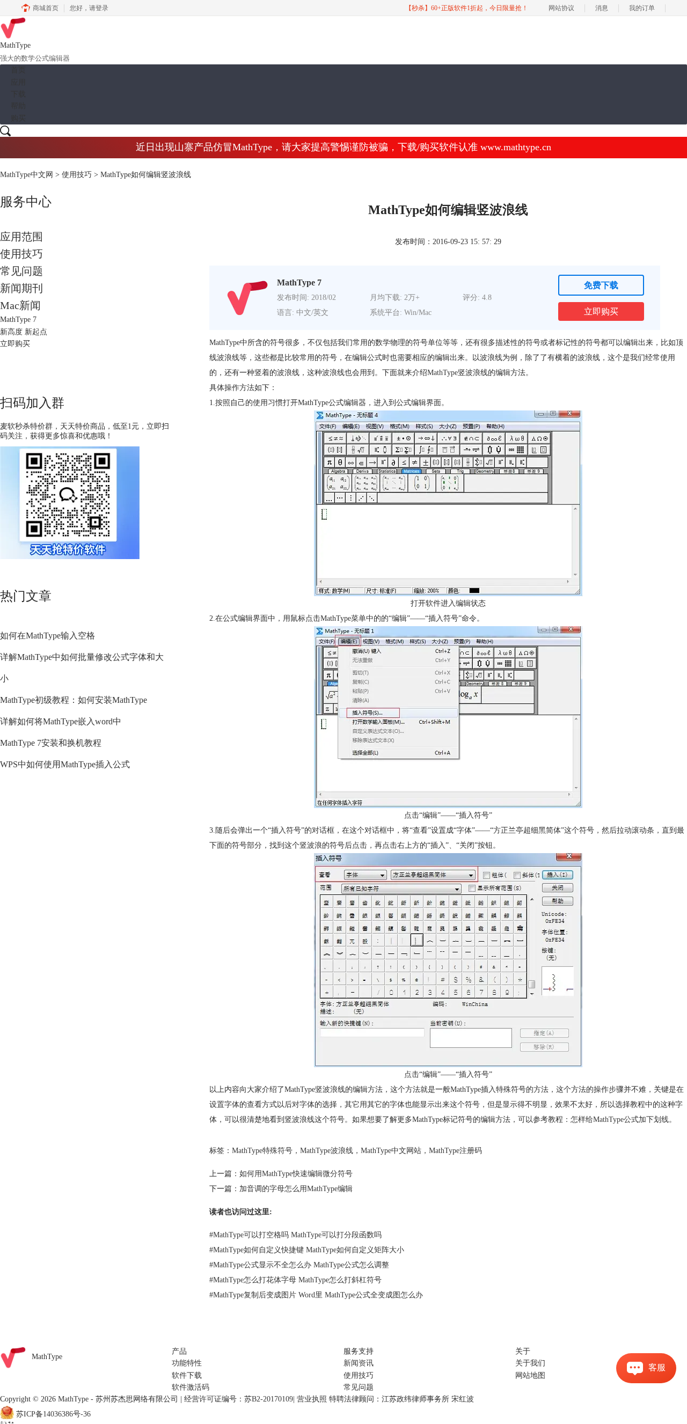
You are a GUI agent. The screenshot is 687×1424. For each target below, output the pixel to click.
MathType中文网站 (391, 1151)
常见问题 (21, 271)
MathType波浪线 (326, 1151)
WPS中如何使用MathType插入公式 (65, 764)
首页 (18, 70)
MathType (442, 373)
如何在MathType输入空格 (47, 635)
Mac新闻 (20, 305)
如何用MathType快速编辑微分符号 (296, 1174)
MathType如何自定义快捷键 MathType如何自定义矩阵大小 (306, 1250)
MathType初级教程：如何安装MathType (73, 699)
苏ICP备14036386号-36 (53, 1414)
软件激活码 (190, 1387)
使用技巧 (77, 175)
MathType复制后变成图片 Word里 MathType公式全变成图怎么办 (316, 1295)
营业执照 (312, 1399)
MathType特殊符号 (262, 1151)
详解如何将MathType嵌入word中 (60, 721)
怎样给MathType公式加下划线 (620, 1119)
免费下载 (601, 285)
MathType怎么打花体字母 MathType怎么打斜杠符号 (295, 1280)
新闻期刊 (21, 288)
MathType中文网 (26, 175)
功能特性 (187, 1363)
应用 (18, 82)
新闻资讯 (359, 1363)
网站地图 (530, 1375)
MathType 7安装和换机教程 (50, 742)
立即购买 (601, 311)
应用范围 (21, 237)
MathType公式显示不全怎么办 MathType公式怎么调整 (299, 1265)
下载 (18, 94)
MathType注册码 (455, 1151)
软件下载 (187, 1375)
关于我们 (530, 1363)
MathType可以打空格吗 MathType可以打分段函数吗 (295, 1235)
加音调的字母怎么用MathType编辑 (296, 1189)
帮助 (18, 106)
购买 (18, 118)
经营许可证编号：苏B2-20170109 (238, 1399)
